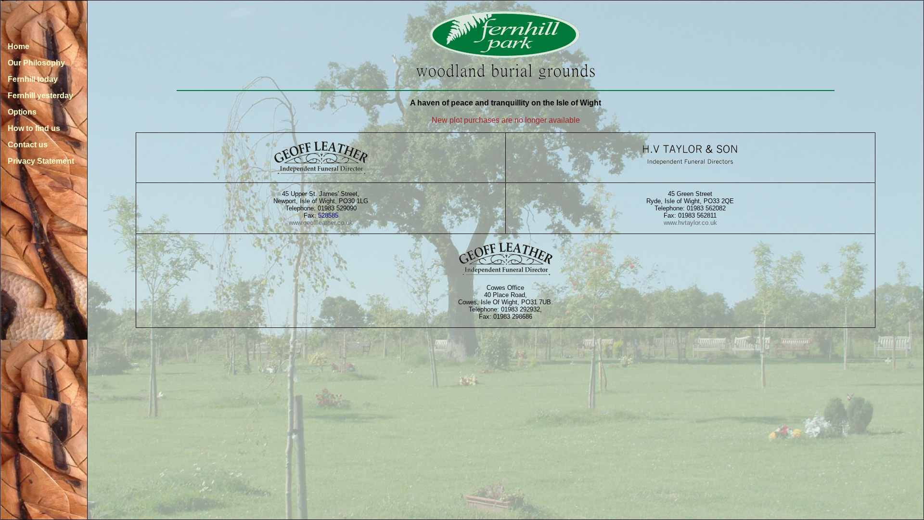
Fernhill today (33, 79)
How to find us (34, 128)
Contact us (28, 145)
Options (22, 112)
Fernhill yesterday (40, 95)
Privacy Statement (41, 161)
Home (18, 46)
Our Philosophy (36, 63)
